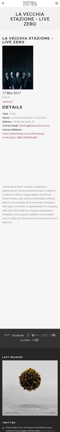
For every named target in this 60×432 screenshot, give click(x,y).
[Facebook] (18, 336)
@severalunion (48, 430)
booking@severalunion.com (34, 125)
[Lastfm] (44, 336)
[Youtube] (35, 341)
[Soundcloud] (53, 336)
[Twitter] (25, 341)
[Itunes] (35, 336)
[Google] (28, 336)
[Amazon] (7, 336)
